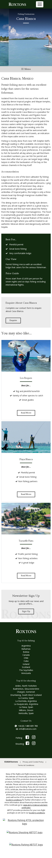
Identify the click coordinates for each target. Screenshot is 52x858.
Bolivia (26, 652)
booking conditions (14, 800)
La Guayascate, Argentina (26, 704)
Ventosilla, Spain (26, 713)
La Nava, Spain (26, 707)
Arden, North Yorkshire (26, 685)
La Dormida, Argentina (26, 701)
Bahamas (26, 648)
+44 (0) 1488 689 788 (28, 726)
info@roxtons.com (27, 729)
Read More (26, 413)
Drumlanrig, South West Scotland (26, 695)
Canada (26, 655)
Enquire (13, 320)
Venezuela (26, 673)
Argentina (26, 645)
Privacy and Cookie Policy (33, 762)
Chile (26, 658)
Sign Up (26, 611)
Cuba (26, 661)
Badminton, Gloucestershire (26, 688)
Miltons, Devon (26, 710)
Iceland (26, 664)
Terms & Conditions (26, 765)
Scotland (26, 667)
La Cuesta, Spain (26, 698)
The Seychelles (26, 670)
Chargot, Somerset (26, 691)
